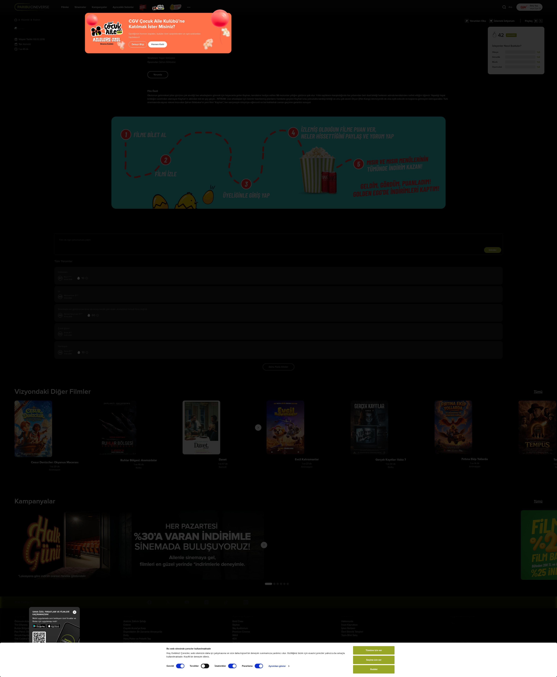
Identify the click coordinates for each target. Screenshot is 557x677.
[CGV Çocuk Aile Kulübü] (158, 7)
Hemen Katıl (157, 44)
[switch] (205, 666)
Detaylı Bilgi (138, 44)
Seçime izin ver (373, 660)
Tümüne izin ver (374, 650)
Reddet (373, 669)
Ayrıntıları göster (277, 666)
